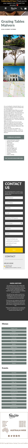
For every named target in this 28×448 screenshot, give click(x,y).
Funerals (14, 404)
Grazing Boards (14, 334)
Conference (14, 379)
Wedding (14, 398)
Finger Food (14, 328)
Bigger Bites (14, 347)
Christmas (14, 385)
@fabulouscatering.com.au (13, 267)
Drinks (14, 350)
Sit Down (14, 357)
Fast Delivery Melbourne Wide (14, 158)
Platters (14, 331)
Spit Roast (14, 360)
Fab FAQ (14, 372)
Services (14, 375)
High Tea (14, 382)
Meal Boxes (14, 341)
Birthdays (14, 395)
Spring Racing (14, 391)
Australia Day (14, 407)
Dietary (14, 363)
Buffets (14, 344)
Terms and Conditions (23, 443)
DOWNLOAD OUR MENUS (14, 137)
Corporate (14, 401)
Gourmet (14, 338)
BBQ (14, 353)
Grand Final (14, 388)
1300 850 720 (8, 265)
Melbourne (5, 421)
